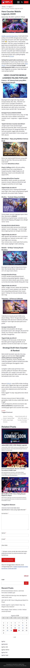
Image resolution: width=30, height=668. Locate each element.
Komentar (5, 513)
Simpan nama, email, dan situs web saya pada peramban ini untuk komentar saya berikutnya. (14, 553)
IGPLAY (9, 383)
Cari (3, 579)
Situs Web (4, 545)
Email (4, 539)
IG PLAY (11, 56)
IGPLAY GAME (18, 664)
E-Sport (4, 410)
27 (15, 630)
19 (11, 628)
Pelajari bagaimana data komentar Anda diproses (15, 567)
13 (15, 625)
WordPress (23, 665)
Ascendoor (11, 665)
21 (19, 628)
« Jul (14, 637)
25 (7, 630)
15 (22, 625)
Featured (9, 412)
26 (11, 630)
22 (22, 628)
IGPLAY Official (20, 17)
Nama (4, 533)
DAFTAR (26, 2)
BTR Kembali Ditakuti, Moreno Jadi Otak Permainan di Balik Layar (13, 469)
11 (7, 625)
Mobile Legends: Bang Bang (10, 36)
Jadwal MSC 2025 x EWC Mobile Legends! (14, 445)
